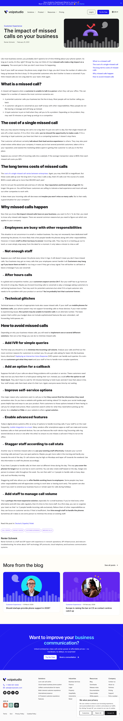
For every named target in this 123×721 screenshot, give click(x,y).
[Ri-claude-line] (5, 705)
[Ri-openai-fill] (11, 705)
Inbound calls (47, 530)
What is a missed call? (102, 61)
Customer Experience (13, 26)
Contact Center (18, 530)
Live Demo (80, 4)
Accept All (110, 713)
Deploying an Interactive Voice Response (31, 356)
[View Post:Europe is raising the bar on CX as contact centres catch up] (91, 587)
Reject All (98, 713)
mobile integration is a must (21, 427)
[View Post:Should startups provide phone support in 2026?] (31, 587)
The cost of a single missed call (105, 64)
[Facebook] (9, 692)
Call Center (6, 530)
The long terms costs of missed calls (105, 69)
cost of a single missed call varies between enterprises (26, 173)
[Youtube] (17, 692)
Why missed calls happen (103, 73)
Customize (85, 713)
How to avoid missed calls (103, 77)
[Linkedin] (5, 692)
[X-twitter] (13, 692)
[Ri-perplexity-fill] (16, 705)
